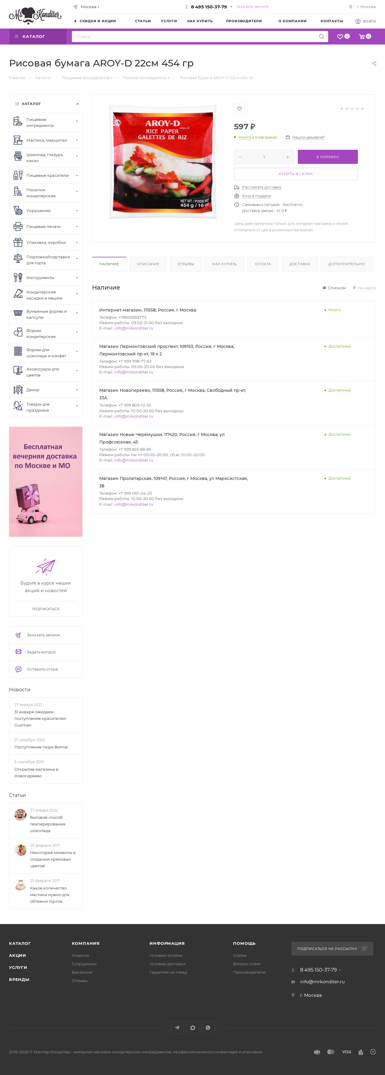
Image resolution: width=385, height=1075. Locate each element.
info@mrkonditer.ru (133, 328)
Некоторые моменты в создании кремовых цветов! (52, 859)
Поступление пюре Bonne (41, 747)
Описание (148, 264)
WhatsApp (208, 1027)
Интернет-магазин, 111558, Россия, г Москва (147, 310)
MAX (192, 1027)
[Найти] (321, 36)
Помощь (244, 943)
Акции (17, 955)
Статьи (17, 795)
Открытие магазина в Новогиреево (36, 772)
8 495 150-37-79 (209, 7)
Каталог (20, 943)
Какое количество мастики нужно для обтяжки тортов (49, 895)
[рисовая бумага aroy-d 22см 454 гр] (163, 162)
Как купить (224, 264)
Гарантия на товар (168, 972)
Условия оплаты (165, 955)
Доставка (299, 264)
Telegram (177, 1027)
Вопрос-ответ (247, 963)
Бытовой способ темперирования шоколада (48, 824)
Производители (249, 972)
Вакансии (82, 972)
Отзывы (186, 264)
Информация (167, 943)
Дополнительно (346, 264)
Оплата (263, 264)
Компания (86, 943)
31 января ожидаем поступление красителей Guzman (40, 718)
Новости (19, 690)
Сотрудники (84, 963)
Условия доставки (167, 963)
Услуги (18, 967)
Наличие (109, 264)
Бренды (19, 979)
